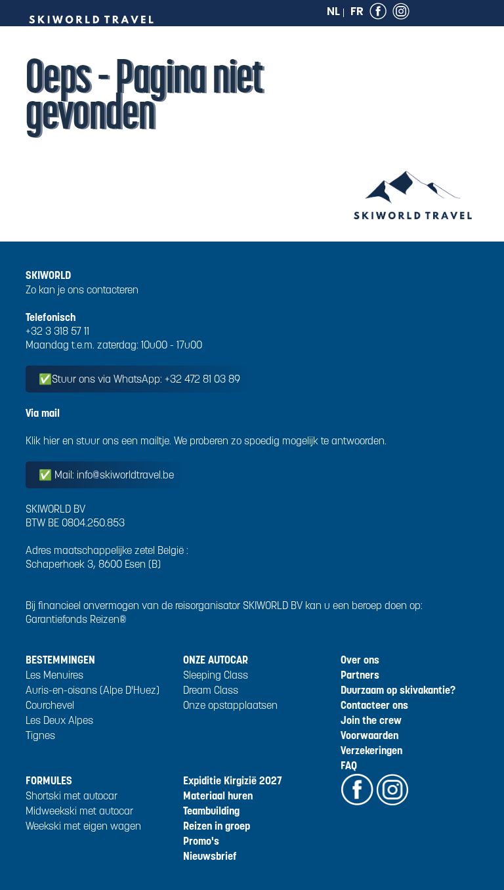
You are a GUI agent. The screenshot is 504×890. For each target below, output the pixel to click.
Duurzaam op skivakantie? (398, 689)
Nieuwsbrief (210, 855)
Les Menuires (54, 674)
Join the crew (371, 720)
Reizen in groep (216, 825)
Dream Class (210, 689)
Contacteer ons (374, 704)
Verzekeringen (371, 750)
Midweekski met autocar (79, 810)
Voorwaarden (369, 735)
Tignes (40, 735)
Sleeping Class (215, 674)
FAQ (349, 765)
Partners (360, 674)
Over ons (360, 659)
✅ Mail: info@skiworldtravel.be (106, 474)
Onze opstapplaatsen (230, 704)
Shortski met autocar (71, 795)
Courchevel (50, 704)
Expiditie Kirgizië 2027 (232, 780)
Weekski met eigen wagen (83, 825)
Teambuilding (211, 810)
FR (357, 11)
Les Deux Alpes (59, 720)
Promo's (201, 840)
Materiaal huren (218, 795)
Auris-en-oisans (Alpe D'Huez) (92, 689)
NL (333, 11)
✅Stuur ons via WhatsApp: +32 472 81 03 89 (139, 378)
